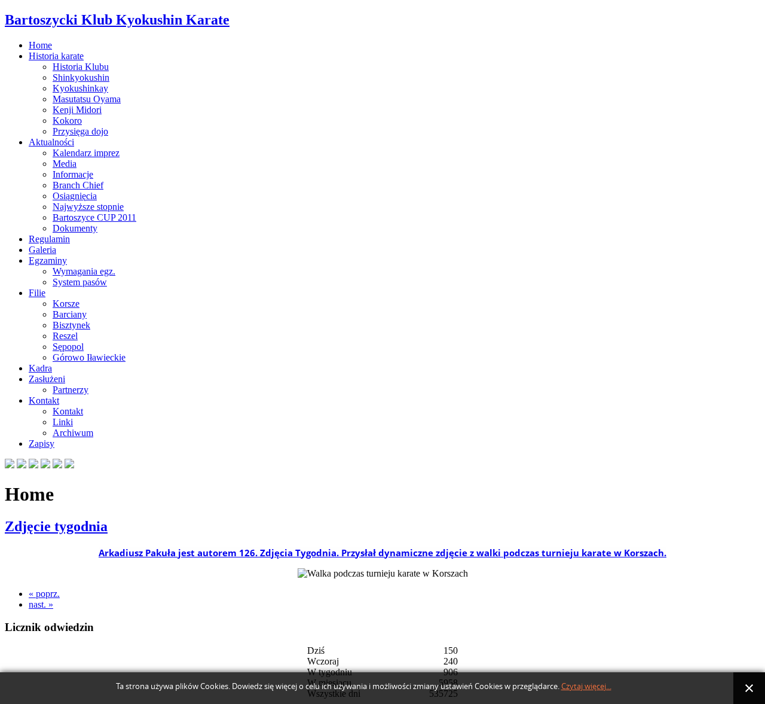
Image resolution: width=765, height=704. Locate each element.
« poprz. (44, 594)
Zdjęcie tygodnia (56, 526)
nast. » (41, 604)
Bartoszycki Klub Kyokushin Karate (117, 20)
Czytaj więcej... (586, 686)
